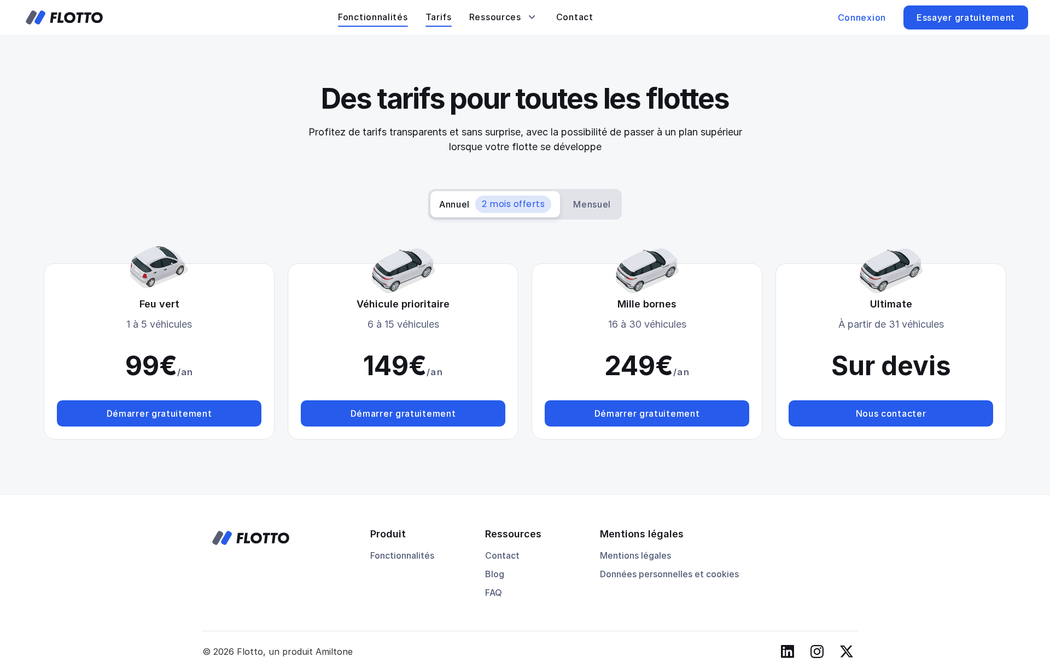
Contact (502, 555)
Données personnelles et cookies (669, 574)
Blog (494, 574)
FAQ (493, 592)
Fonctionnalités (402, 555)
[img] (64, 17)
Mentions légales (635, 555)
